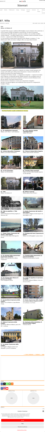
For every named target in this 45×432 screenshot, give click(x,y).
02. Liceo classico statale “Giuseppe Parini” (30, 131)
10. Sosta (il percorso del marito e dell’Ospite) (33, 211)
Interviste (34, 10)
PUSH (12, 398)
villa (44, 23)
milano (34, 23)
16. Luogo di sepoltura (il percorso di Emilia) (33, 278)
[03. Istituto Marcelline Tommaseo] (11, 143)
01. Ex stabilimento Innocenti (9, 130)
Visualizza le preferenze (22, 426)
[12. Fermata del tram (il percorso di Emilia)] (33, 225)
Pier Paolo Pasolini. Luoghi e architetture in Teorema (15, 110)
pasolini (36, 23)
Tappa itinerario (29, 354)
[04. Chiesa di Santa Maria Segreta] (33, 143)
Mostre (5, 10)
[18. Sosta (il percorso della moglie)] (33, 291)
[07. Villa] (11, 183)
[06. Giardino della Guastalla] (33, 162)
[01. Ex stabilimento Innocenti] (11, 122)
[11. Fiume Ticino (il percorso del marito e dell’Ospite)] (11, 225)
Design (17, 10)
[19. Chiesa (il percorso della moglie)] (11, 314)
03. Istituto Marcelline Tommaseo (10, 151)
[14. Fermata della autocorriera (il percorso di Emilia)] (33, 247)
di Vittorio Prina (4, 23)
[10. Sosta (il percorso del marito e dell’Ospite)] (33, 203)
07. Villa (3, 191)
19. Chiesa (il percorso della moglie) (9, 322)
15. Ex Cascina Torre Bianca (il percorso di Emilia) (9, 278)
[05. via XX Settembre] (11, 162)
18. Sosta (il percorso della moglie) (33, 300)
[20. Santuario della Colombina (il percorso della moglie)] (33, 314)
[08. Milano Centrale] (33, 183)
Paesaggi (23, 10)
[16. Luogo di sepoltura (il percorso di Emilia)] (33, 269)
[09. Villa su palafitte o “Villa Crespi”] (11, 203)
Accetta (22, 420)
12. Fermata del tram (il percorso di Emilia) (33, 234)
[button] (43, 411)
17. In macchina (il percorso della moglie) (10, 300)
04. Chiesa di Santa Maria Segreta (33, 151)
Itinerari (22, 5)
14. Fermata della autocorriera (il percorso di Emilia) (32, 256)
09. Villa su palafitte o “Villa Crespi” (9, 211)
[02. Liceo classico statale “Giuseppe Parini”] (33, 122)
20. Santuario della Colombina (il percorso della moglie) (32, 322)
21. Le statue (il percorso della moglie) (10, 345)
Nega (23, 423)
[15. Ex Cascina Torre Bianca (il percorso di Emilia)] (11, 269)
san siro (39, 23)
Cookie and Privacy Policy (22, 430)
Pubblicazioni (11, 10)
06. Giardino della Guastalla (31, 170)
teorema (42, 23)
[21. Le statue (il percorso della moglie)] (11, 336)
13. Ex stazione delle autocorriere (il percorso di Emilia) (10, 256)
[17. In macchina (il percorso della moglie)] (11, 291)
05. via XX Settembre (7, 170)
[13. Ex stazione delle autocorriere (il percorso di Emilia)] (11, 247)
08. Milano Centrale (28, 191)
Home (43, 354)
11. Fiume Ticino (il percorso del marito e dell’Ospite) (10, 234)
